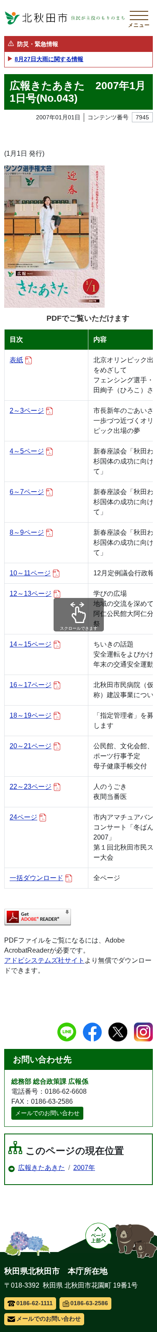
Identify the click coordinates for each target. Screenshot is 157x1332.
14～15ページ (30, 644)
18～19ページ (30, 715)
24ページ (23, 817)
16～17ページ (30, 684)
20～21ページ (30, 746)
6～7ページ (27, 491)
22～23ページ (30, 786)
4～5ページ (27, 451)
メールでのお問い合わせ (47, 1113)
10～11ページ (30, 573)
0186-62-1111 (34, 1303)
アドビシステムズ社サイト (44, 960)
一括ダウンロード (36, 877)
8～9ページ (27, 532)
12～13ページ (30, 593)
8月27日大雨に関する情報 (49, 59)
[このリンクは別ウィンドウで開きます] (37, 917)
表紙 (16, 359)
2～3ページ (27, 410)
